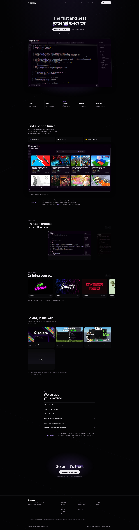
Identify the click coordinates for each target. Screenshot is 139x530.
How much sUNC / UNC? (51, 409)
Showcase (63, 511)
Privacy (98, 502)
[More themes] (109, 227)
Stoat (81, 507)
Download (106, 3)
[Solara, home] (32, 3)
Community (95, 3)
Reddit (81, 509)
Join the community (78, 29)
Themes (75, 3)
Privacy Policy (59, 204)
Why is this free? (49, 414)
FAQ (88, 3)
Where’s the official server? (52, 405)
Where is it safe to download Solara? (55, 427)
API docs (63, 504)
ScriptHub (63, 507)
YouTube (82, 504)
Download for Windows (61, 29)
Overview (68, 3)
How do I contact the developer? (53, 418)
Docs (82, 3)
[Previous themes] (106, 227)
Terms (97, 504)
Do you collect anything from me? (54, 423)
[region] (69, 246)
